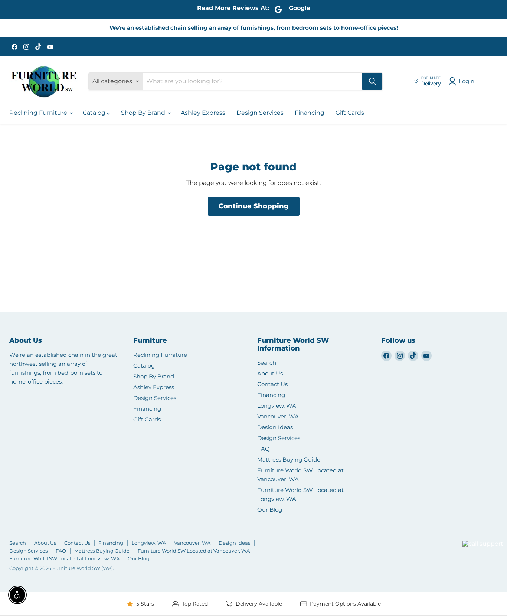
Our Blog (269, 509)
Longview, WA (276, 405)
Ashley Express (203, 112)
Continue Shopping (254, 206)
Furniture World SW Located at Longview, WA (64, 558)
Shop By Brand (144, 112)
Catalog (95, 112)
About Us (270, 373)
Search (266, 362)
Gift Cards (350, 112)
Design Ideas (275, 427)
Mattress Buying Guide (288, 459)
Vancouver (473, 530)
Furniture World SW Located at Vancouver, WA (194, 551)
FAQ (263, 448)
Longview (444, 553)
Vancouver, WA (278, 416)
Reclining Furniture (39, 112)
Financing (309, 112)
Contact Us (272, 384)
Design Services (260, 112)
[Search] (372, 81)
